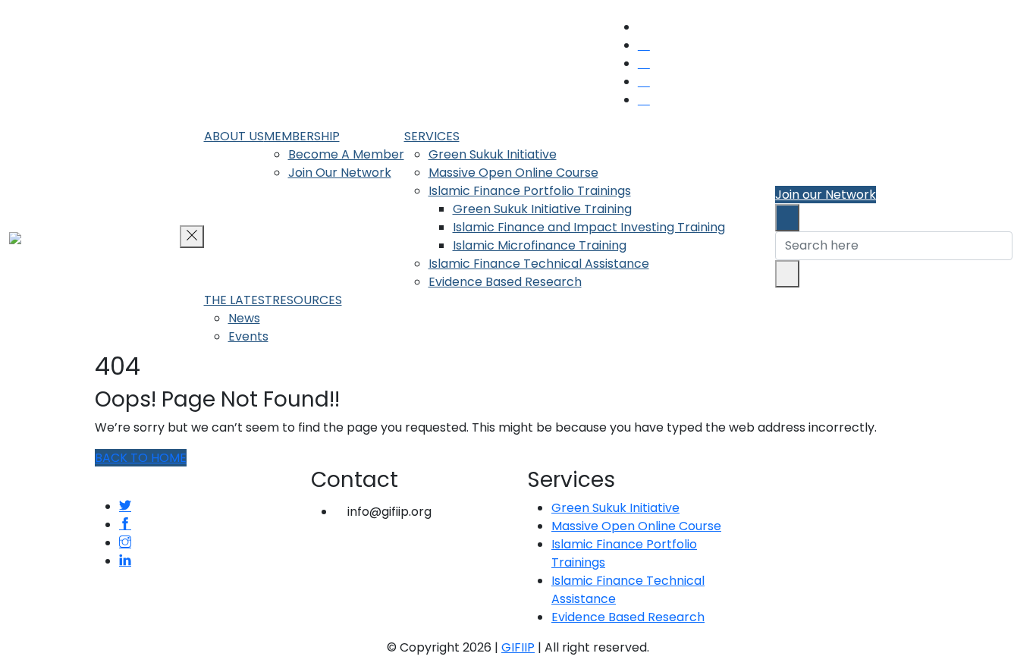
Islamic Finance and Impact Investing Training (589, 227)
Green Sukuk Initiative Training (542, 209)
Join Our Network (339, 172)
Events (248, 336)
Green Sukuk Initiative (493, 154)
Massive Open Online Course (513, 172)
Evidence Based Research (505, 282)
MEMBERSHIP (302, 136)
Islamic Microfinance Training (539, 245)
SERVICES (432, 136)
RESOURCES (307, 300)
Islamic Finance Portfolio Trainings (530, 190)
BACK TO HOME (141, 457)
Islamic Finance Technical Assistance (539, 263)
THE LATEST (238, 300)
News (244, 318)
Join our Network (825, 194)
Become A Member (346, 154)
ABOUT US (234, 136)
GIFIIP (518, 647)
